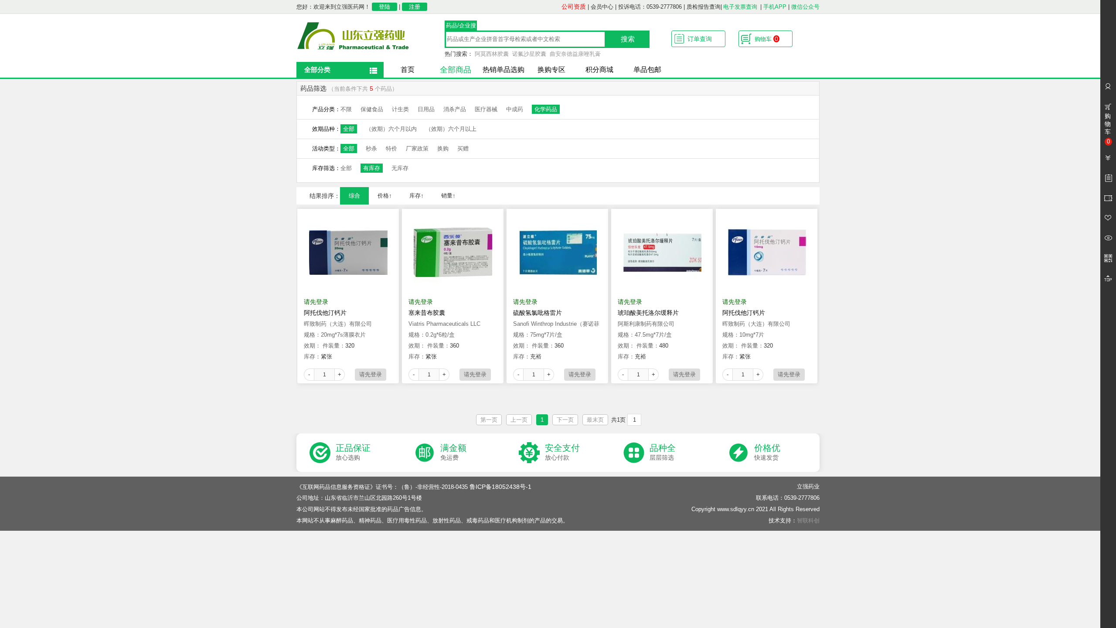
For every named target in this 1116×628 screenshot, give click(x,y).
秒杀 (371, 148)
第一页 (488, 419)
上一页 (518, 419)
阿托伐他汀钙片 (325, 312)
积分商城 (599, 69)
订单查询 (699, 38)
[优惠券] (1108, 198)
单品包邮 (647, 69)
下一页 (565, 419)
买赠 (463, 148)
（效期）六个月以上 (450, 129)
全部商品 (455, 69)
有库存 (371, 168)
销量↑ (448, 195)
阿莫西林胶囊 (492, 54)
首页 (408, 69)
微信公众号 (805, 6)
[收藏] (1108, 218)
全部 (348, 129)
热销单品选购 (503, 69)
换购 (443, 148)
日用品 (426, 109)
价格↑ (385, 195)
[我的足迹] (1108, 238)
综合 (354, 195)
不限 (346, 109)
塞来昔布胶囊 (426, 312)
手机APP (774, 6)
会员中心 (602, 6)
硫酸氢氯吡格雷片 (537, 312)
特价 (391, 148)
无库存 (399, 168)
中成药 (514, 109)
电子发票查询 (740, 6)
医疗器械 (486, 109)
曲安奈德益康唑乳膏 (575, 54)
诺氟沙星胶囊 (529, 54)
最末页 (595, 419)
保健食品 (372, 109)
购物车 (766, 38)
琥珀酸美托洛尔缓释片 (648, 312)
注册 (414, 6)
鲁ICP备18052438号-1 (500, 486)
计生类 (400, 109)
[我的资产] (1108, 158)
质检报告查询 (704, 6)
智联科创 (808, 520)
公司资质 (573, 6)
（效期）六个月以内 (391, 129)
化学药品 (545, 109)
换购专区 (551, 69)
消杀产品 (454, 109)
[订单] (1108, 178)
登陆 (384, 6)
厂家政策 (417, 148)
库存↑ (416, 195)
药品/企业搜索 (461, 26)
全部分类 (317, 69)
